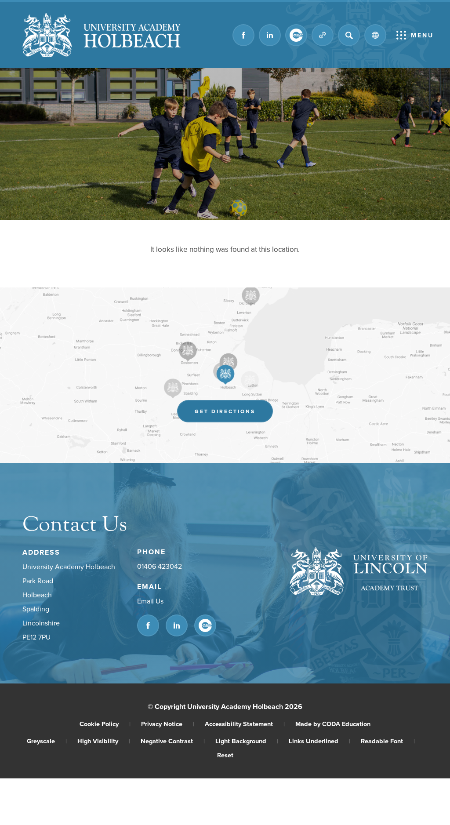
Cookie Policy (105, 723)
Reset (225, 755)
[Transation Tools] (375, 35)
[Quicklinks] (323, 35)
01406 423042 (159, 566)
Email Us (150, 601)
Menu (422, 35)
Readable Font (388, 740)
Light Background (246, 740)
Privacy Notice (167, 723)
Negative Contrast (173, 740)
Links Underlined (319, 740)
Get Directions (234, 413)
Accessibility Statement (245, 723)
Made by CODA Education (332, 723)
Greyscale (47, 740)
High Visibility (103, 740)
